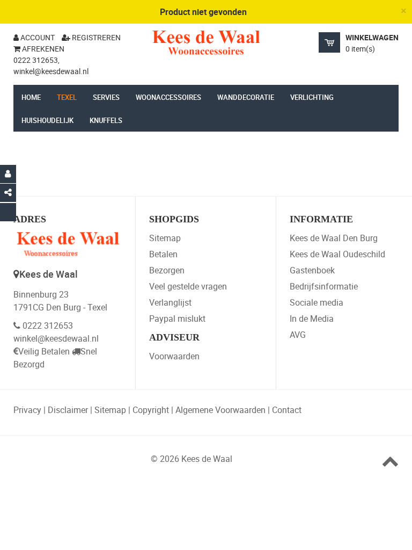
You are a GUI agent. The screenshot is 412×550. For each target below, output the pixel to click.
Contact (286, 410)
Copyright (151, 410)
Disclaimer (68, 410)
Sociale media (316, 302)
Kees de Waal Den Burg (334, 238)
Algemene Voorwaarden (220, 410)
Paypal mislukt (177, 318)
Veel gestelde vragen (188, 286)
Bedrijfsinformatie (324, 286)
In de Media (312, 318)
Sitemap (165, 238)
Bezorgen (167, 270)
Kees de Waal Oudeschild (337, 254)
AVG (298, 335)
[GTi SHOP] (206, 42)
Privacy (27, 410)
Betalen (163, 254)
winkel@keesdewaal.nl (56, 338)
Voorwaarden (174, 356)
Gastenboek (312, 270)
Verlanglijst (170, 302)
